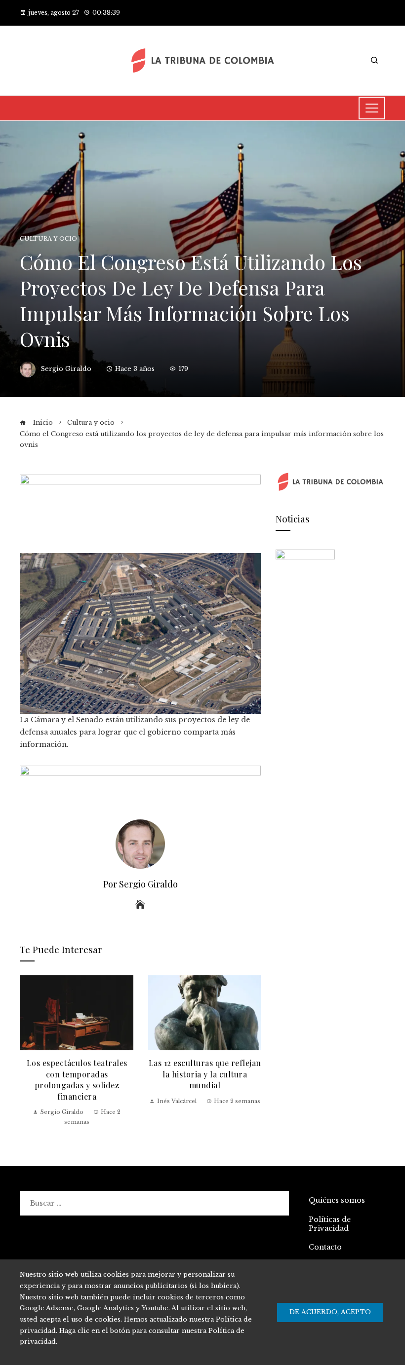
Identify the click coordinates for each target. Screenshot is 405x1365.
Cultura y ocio (48, 239)
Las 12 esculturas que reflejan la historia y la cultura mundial (205, 1074)
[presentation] (30, 1051)
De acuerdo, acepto (330, 1312)
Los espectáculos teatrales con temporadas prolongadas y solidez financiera (77, 1079)
